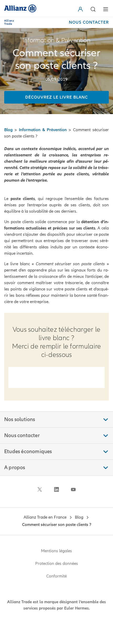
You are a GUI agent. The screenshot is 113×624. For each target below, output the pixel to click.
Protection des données (56, 563)
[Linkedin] (56, 489)
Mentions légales (56, 551)
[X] (40, 489)
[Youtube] (73, 489)
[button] (81, 9)
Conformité (56, 576)
